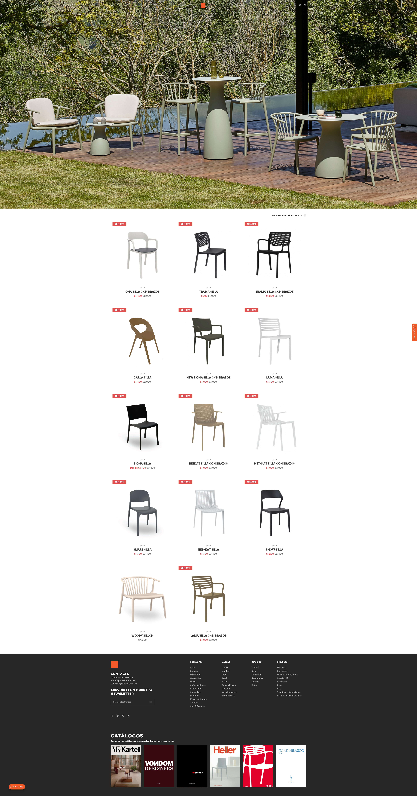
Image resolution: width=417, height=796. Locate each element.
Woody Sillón (142, 636)
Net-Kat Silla (208, 550)
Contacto (282, 681)
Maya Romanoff (229, 692)
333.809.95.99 (129, 680)
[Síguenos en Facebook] (112, 716)
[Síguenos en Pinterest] (123, 716)
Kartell (225, 667)
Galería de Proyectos (287, 674)
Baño (254, 685)
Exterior (255, 667)
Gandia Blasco (229, 685)
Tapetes (194, 702)
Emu (224, 674)
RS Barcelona (228, 695)
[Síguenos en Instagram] (117, 716)
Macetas (194, 695)
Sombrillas (195, 692)
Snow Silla (274, 550)
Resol (142, 288)
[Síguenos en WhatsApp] (128, 716)
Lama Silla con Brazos (209, 636)
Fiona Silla (142, 464)
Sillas (192, 667)
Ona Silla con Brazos (142, 292)
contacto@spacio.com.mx (124, 683)
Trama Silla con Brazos (275, 292)
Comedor (256, 674)
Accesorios (195, 678)
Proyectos (282, 671)
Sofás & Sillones (198, 685)
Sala (254, 671)
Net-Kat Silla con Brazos (274, 464)
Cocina (255, 681)
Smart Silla (142, 550)
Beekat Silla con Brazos (208, 464)
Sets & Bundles (197, 706)
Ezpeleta (226, 688)
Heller (224, 681)
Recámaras (257, 678)
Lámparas (195, 674)
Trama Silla (208, 292)
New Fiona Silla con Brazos (208, 377)
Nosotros (281, 667)
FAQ (279, 688)
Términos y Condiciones (288, 692)
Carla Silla (142, 377)
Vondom (226, 671)
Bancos (194, 671)
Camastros (195, 688)
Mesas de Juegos (198, 699)
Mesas (193, 681)
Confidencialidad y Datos (289, 695)
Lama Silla (274, 377)
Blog (279, 685)
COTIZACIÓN (414, 332)
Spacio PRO (282, 678)
